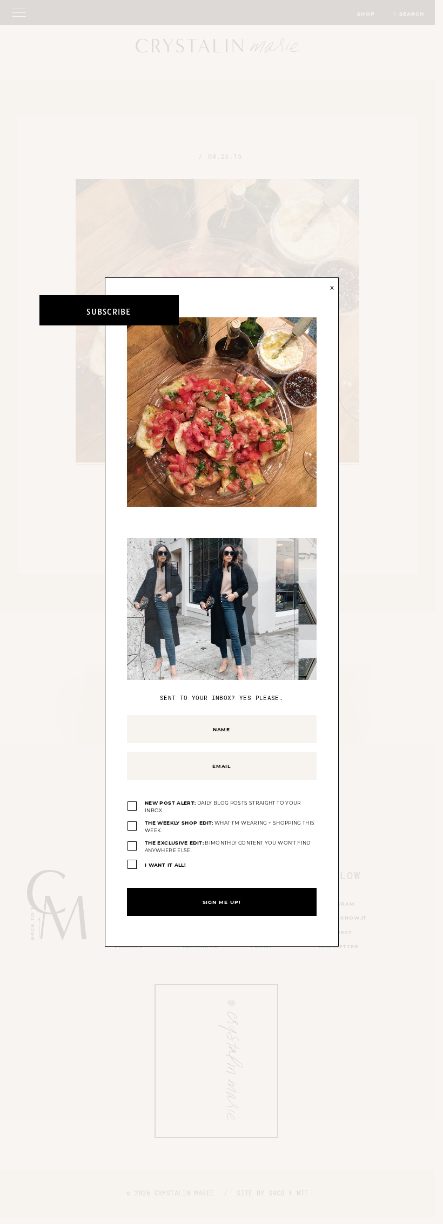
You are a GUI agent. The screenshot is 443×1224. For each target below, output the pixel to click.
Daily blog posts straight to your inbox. (223, 806)
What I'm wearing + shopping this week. (229, 826)
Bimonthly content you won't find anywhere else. (228, 846)
